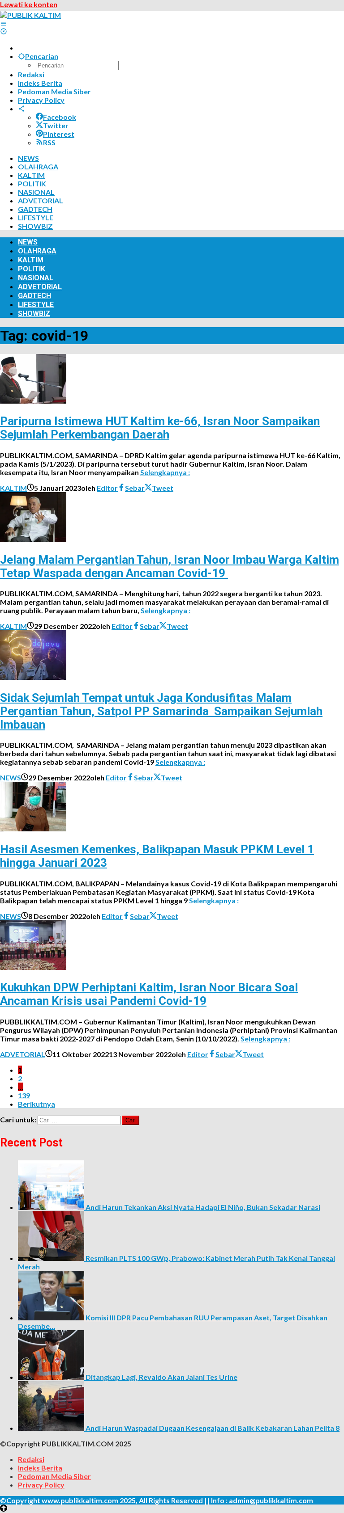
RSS (49, 142)
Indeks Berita (40, 1467)
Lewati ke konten (28, 4)
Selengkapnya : (165, 472)
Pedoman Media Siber (54, 1476)
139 (24, 1095)
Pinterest (58, 134)
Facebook (59, 117)
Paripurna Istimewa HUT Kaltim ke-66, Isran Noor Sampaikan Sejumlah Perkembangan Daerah (160, 427)
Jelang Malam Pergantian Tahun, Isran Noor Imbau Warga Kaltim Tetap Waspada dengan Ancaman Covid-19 (169, 566)
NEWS (10, 777)
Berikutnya (36, 1104)
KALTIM (13, 488)
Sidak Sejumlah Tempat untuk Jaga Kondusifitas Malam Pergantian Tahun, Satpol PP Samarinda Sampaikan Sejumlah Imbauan (161, 711)
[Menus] (3, 23)
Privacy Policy (41, 1484)
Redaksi (31, 1459)
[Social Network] (21, 108)
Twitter (56, 125)
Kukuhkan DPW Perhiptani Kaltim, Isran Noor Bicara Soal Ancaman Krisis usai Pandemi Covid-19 (149, 994)
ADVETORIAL (22, 1054)
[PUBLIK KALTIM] (30, 15)
